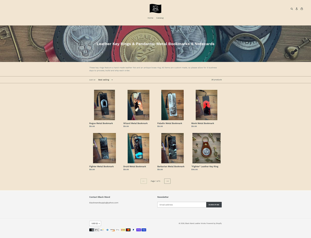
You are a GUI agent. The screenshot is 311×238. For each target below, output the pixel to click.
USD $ (95, 223)
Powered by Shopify (214, 223)
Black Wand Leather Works (195, 223)
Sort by (92, 80)
